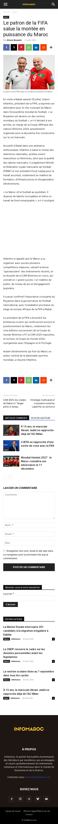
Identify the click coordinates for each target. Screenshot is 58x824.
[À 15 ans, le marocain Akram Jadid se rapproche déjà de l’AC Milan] (11, 430)
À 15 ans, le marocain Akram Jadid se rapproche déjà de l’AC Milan (37, 430)
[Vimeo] (37, 799)
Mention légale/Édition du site (37, 811)
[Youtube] (46, 799)
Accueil (6, 12)
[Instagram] (20, 799)
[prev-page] (5, 477)
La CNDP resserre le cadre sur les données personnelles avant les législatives (24, 653)
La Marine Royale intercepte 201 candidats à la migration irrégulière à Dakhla (25, 630)
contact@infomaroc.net (38, 777)
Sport (15, 12)
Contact (29, 814)
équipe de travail (12, 811)
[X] (14, 47)
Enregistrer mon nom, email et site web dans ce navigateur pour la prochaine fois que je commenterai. (28, 554)
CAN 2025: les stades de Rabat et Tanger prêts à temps (14, 403)
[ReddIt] (43, 47)
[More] (51, 47)
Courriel (8, 593)
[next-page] (10, 477)
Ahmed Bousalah (14, 40)
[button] (5, 4)
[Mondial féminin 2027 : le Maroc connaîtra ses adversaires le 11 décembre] (11, 461)
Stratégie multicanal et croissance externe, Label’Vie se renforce (42, 403)
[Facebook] (6, 47)
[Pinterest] (21, 47)
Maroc (6, 639)
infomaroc (15, 639)
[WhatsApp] (28, 47)
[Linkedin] (36, 47)
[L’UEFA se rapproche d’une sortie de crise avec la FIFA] (11, 445)
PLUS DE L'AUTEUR (40, 418)
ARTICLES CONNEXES (16, 418)
